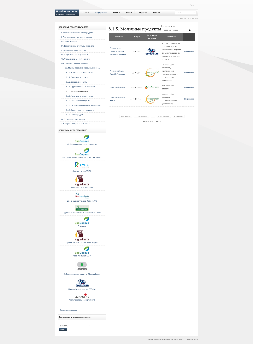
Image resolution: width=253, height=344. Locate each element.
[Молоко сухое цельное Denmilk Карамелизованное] (152, 56)
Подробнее (189, 51)
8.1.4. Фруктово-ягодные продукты (79, 87)
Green (196, 339)
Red (188, 339)
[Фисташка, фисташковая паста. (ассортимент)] (82, 155)
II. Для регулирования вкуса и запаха (76, 37)
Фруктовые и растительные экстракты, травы (82, 213)
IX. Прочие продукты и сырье (73, 119)
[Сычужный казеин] (152, 89)
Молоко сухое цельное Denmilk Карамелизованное (118, 51)
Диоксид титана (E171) (82, 171)
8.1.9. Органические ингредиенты (79, 110)
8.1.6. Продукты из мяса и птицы (78, 96)
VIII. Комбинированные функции (74, 63)
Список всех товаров (68, 310)
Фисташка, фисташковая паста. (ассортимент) (82, 157)
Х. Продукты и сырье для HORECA (75, 124)
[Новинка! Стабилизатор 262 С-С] (82, 287)
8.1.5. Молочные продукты (76, 91)
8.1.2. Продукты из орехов (76, 77)
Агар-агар (82, 226)
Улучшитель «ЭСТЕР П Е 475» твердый (82, 243)
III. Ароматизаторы (69, 42)
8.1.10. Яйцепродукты (74, 115)
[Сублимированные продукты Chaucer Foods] (82, 272)
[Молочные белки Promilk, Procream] (152, 77)
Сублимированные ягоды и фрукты (82, 144)
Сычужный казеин (117, 87)
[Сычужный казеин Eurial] (152, 103)
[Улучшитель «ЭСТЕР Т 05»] (82, 186)
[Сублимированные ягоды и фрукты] (82, 142)
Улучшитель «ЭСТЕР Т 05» (82, 188)
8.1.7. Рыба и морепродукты (77, 101)
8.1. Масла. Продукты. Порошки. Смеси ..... (82, 68)
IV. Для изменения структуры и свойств (77, 46)
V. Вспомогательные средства (73, 50)
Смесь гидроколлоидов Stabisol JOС (82, 201)
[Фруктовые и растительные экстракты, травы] (82, 211)
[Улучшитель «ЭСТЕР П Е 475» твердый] (82, 241)
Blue (192, 339)
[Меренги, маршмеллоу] (82, 254)
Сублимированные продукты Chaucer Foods (82, 274)
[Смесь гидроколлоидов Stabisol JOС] (82, 199)
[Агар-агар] (82, 224)
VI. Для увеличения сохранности (74, 55)
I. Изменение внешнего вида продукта (77, 33)
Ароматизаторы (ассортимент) (82, 300)
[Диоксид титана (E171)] (82, 169)
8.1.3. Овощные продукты (75, 82)
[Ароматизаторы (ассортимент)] (82, 298)
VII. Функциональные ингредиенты (75, 59)
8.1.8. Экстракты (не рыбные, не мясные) (82, 105)
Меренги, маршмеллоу (81, 256)
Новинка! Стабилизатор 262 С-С (82, 289)
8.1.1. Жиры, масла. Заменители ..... (80, 73)
